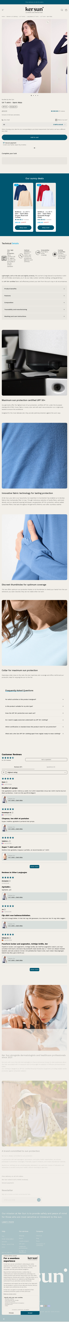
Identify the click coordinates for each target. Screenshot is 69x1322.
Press (38, 1241)
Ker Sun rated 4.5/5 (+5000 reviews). (15, 1179)
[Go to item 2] (33, 95)
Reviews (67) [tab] (18, 767)
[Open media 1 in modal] (47, 22)
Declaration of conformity (40, 1244)
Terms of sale (41, 1311)
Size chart (7, 120)
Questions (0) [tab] (51, 767)
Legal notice (47, 1311)
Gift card (21, 1244)
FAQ (3, 1236)
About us (39, 1235)
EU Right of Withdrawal (22, 1251)
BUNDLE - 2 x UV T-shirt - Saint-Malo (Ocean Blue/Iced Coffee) (22, 214)
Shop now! (23, 228)
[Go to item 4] (38, 95)
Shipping (21, 1235)
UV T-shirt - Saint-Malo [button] (15, 800)
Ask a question (46, 759)
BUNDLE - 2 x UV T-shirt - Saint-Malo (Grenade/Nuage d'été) (45, 214)
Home (3, 16)
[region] (34, 145)
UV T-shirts (22, 16)
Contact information (55, 1311)
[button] (5, 799)
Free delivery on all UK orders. (12, 1176)
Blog (37, 1238)
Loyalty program (24, 1241)
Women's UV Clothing (12, 16)
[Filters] (4, 772)
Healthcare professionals (23, 1247)
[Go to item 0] (31, 95)
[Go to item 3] (35, 95)
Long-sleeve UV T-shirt (32, 16)
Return (21, 1238)
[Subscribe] (39, 1200)
